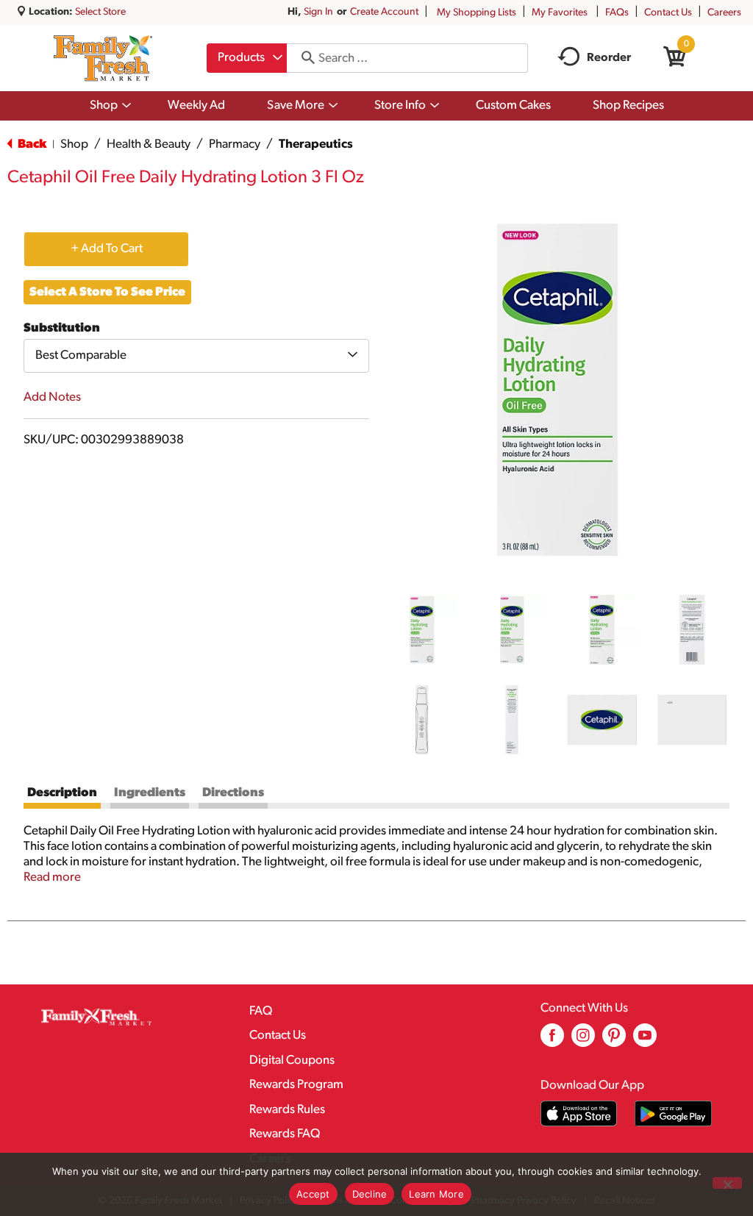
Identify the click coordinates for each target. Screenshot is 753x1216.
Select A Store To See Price (107, 292)
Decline (370, 1194)
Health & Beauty (148, 144)
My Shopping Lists (476, 12)
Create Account (384, 12)
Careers (724, 12)
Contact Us (668, 12)
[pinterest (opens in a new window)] (614, 1040)
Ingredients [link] (149, 793)
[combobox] (247, 58)
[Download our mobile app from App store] (579, 1113)
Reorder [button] (609, 58)
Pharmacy (234, 144)
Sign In (318, 12)
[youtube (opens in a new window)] (645, 1040)
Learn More (436, 1194)
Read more (52, 877)
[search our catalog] (303, 58)
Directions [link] (233, 793)
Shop (74, 144)
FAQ (260, 1011)
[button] (422, 630)
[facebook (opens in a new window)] (552, 1040)
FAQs (617, 12)
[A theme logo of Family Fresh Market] (102, 58)
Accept (313, 1194)
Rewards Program (296, 1085)
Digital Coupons (292, 1060)
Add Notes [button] (52, 397)
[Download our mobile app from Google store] (673, 1113)
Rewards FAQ (284, 1134)
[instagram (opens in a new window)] (583, 1040)
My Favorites (560, 12)
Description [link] (62, 793)
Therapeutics (316, 144)
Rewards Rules (287, 1110)
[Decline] (727, 1183)
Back (30, 144)
